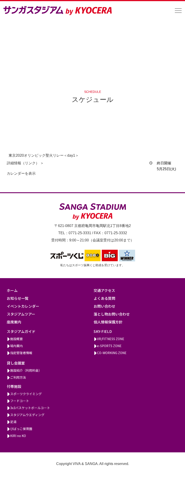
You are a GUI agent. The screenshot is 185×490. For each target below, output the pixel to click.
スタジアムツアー (21, 314)
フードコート (19, 400)
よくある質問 (104, 298)
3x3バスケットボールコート (30, 407)
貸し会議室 (16, 363)
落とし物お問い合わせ (112, 314)
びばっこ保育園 (21, 428)
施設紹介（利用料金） (26, 370)
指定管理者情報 (21, 352)
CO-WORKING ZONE (112, 352)
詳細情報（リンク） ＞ (25, 163)
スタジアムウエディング (27, 414)
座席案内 (14, 322)
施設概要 (16, 339)
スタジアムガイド (21, 331)
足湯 (13, 421)
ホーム (12, 290)
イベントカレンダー (23, 306)
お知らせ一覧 (17, 298)
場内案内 (16, 345)
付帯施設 (14, 386)
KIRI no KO (18, 435)
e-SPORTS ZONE (109, 345)
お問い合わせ (104, 306)
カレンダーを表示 (21, 173)
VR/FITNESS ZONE (110, 339)
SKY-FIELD (103, 331)
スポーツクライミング (26, 394)
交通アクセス (104, 290)
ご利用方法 (18, 377)
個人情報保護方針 (108, 322)
